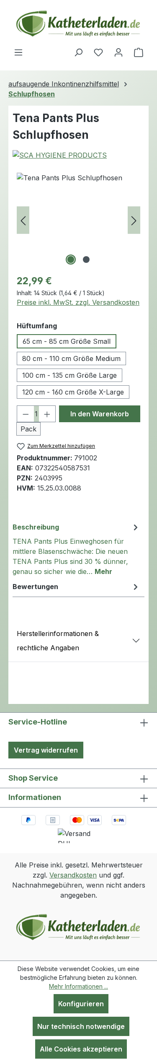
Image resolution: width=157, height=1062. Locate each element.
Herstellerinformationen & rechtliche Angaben (58, 640)
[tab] (76, 549)
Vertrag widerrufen (46, 750)
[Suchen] (78, 52)
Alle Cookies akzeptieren (81, 1049)
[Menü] (18, 52)
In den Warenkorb (99, 414)
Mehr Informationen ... (78, 986)
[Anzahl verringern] (25, 413)
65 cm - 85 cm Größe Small (67, 341)
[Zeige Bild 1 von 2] (70, 259)
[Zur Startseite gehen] (79, 23)
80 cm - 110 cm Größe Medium (71, 358)
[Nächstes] (134, 220)
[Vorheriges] (23, 220)
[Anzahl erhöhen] (47, 413)
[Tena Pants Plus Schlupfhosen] (78, 220)
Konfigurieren (81, 1004)
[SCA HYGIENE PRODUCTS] (78, 155)
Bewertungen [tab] (35, 586)
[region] (78, 220)
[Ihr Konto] (118, 52)
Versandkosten (73, 875)
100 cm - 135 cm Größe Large (69, 375)
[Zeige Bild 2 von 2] (86, 259)
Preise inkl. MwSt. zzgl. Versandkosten (78, 302)
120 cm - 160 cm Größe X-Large (73, 392)
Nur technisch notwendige (81, 1026)
